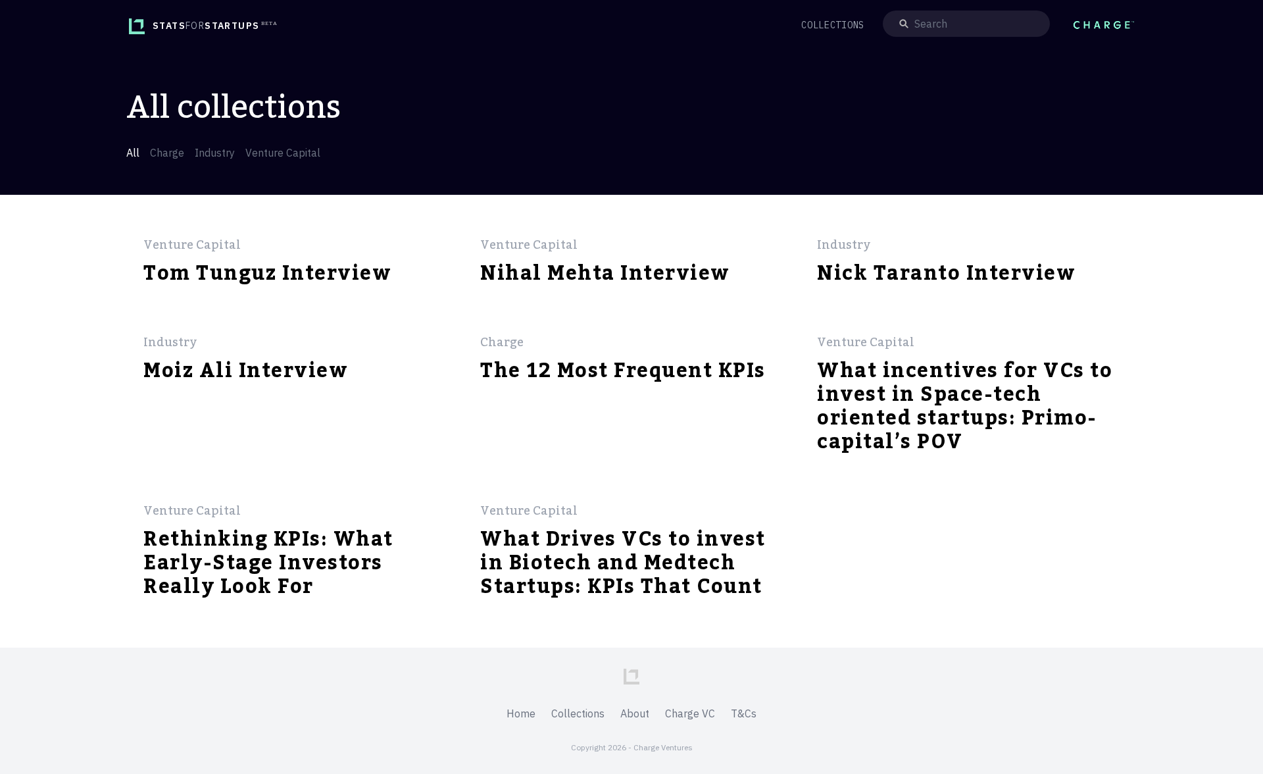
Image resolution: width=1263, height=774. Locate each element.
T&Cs (743, 713)
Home (521, 713)
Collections (578, 713)
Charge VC (690, 713)
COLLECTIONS (832, 25)
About (634, 713)
